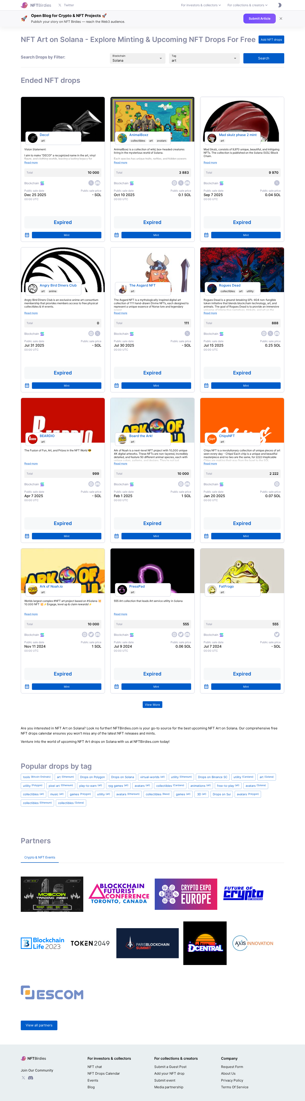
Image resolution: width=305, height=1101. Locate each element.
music (57, 794)
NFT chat (95, 1067)
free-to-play (228, 785)
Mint (66, 235)
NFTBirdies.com (125, 728)
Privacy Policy (232, 1080)
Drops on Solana (122, 777)
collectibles (138, 140)
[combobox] (131, 60)
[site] (174, 183)
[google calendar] (27, 235)
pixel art (61, 785)
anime (52, 291)
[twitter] (91, 183)
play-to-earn (90, 785)
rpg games (118, 785)
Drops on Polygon (92, 777)
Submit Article (259, 18)
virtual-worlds (152, 777)
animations (200, 785)
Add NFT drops (271, 39)
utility (250, 291)
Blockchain (119, 55)
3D (201, 794)
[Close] (281, 18)
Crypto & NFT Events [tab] (39, 857)
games (80, 794)
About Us (228, 1073)
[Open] (161, 58)
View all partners (39, 1025)
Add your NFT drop (169, 1073)
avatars (161, 140)
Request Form (232, 1067)
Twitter (69, 5)
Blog (91, 1087)
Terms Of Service (235, 1087)
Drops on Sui (222, 794)
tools (37, 777)
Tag (174, 55)
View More (152, 704)
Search (263, 58)
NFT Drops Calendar (104, 1073)
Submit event (164, 1080)
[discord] (97, 183)
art (43, 140)
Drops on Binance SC (212, 777)
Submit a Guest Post (170, 1067)
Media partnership (168, 1087)
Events (93, 1080)
